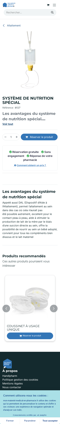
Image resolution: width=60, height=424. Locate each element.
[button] (6, 308)
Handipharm (9, 375)
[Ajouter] (17, 137)
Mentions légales (12, 383)
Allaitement (13, 25)
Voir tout (7, 124)
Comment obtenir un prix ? (31, 165)
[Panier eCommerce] (48, 5)
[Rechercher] (52, 12)
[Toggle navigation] (54, 5)
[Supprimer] (5, 137)
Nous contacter (11, 387)
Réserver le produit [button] (41, 137)
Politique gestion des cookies (20, 379)
